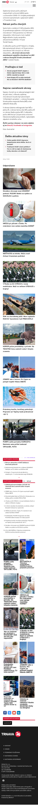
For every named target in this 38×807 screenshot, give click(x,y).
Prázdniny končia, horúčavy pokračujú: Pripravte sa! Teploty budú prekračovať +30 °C (19, 521)
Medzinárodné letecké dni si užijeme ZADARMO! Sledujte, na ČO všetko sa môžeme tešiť (19, 468)
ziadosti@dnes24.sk (30, 777)
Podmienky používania (12, 752)
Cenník (7, 749)
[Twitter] (10, 713)
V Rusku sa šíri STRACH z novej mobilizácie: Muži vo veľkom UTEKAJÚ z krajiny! (20, 502)
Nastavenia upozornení (13, 759)
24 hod (29, 481)
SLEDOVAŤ (7, 723)
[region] (15, 2)
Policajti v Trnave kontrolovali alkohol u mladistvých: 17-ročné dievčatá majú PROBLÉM (18, 473)
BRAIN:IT (11, 797)
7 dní (23, 481)
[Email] (14, 713)
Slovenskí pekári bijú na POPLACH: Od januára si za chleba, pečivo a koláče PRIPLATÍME (20, 497)
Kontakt (8, 745)
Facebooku (17, 125)
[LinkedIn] (19, 713)
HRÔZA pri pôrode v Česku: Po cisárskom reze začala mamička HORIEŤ (18, 511)
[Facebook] (5, 713)
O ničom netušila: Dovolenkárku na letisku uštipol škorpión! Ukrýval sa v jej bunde (19, 507)
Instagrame (27, 125)
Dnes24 (10, 125)
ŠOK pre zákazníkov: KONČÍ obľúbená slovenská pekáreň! (17, 463)
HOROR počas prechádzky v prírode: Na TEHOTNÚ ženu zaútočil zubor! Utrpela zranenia (17, 486)
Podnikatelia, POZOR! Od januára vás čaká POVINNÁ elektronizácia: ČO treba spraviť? (17, 516)
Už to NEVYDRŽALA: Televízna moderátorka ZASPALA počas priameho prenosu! (17, 531)
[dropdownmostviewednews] (19, 477)
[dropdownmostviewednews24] (19, 536)
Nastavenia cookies (11, 756)
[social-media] (3, 780)
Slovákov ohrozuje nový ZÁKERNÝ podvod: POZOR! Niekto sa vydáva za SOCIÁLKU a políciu (20, 526)
